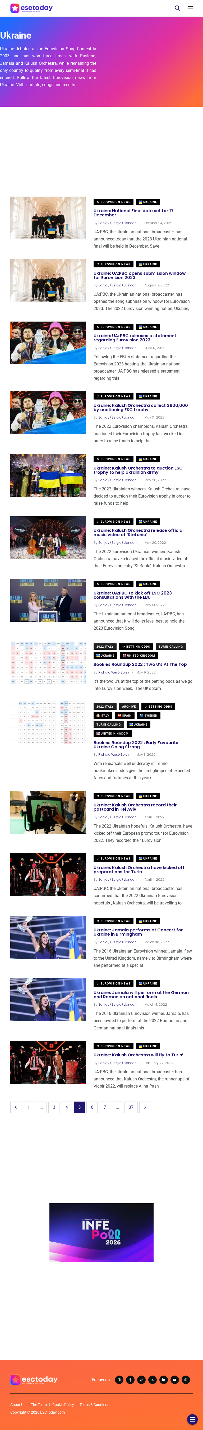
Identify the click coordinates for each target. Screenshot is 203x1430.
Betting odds (137, 646)
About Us (17, 1405)
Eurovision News (115, 202)
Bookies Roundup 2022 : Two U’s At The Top (140, 665)
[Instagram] (119, 1380)
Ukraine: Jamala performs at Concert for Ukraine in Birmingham (138, 932)
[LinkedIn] (163, 1380)
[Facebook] (130, 1380)
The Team (39, 1405)
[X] (152, 1380)
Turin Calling (171, 646)
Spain (126, 715)
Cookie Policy (63, 1405)
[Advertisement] (101, 160)
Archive (129, 706)
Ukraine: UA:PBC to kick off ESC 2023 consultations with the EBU (133, 595)
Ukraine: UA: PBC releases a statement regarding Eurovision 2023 (135, 338)
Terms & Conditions (95, 1405)
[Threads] (186, 1380)
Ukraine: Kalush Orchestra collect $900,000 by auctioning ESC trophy (141, 407)
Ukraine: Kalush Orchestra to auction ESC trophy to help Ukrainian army (138, 470)
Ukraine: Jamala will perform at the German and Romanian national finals (141, 995)
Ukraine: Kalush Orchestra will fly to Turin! (138, 1055)
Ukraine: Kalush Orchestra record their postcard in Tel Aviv (135, 807)
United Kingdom (140, 655)
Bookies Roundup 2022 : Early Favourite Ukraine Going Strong (136, 745)
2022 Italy (105, 646)
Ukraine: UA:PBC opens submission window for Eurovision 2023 (140, 275)
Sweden (150, 715)
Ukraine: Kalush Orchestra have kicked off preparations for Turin (139, 870)
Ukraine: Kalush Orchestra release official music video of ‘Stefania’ (138, 533)
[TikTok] (141, 1380)
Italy (104, 715)
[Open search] (177, 8)
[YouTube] (174, 1380)
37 (131, 1107)
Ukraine (149, 202)
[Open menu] (190, 8)
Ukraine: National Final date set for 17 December (134, 213)
